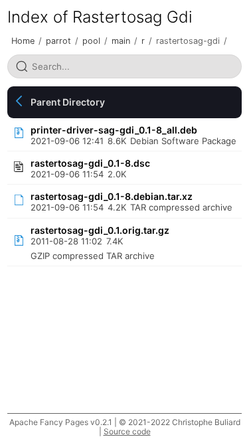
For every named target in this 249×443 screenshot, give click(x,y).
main (121, 41)
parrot (58, 41)
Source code (127, 431)
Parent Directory (68, 102)
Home (23, 41)
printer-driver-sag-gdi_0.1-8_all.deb (114, 129)
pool (91, 41)
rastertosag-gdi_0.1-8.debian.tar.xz (112, 196)
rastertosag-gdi (188, 41)
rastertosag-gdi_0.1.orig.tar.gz (100, 230)
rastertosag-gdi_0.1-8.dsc (90, 163)
